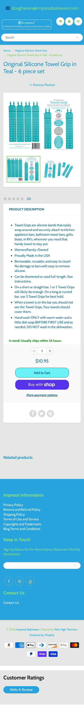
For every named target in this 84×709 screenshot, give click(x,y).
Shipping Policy (14, 515)
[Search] (77, 37)
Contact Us (11, 603)
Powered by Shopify (42, 635)
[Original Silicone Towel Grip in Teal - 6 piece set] (42, 125)
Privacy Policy (13, 505)
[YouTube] (30, 581)
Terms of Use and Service (21, 519)
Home (7, 50)
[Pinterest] (19, 581)
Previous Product (43, 85)
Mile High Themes (65, 629)
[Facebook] (8, 581)
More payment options (42, 395)
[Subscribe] (75, 565)
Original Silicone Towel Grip (31, 50)
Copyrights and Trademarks (22, 524)
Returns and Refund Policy (22, 510)
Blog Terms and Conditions (21, 529)
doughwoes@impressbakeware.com (45, 8)
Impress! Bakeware (28, 629)
